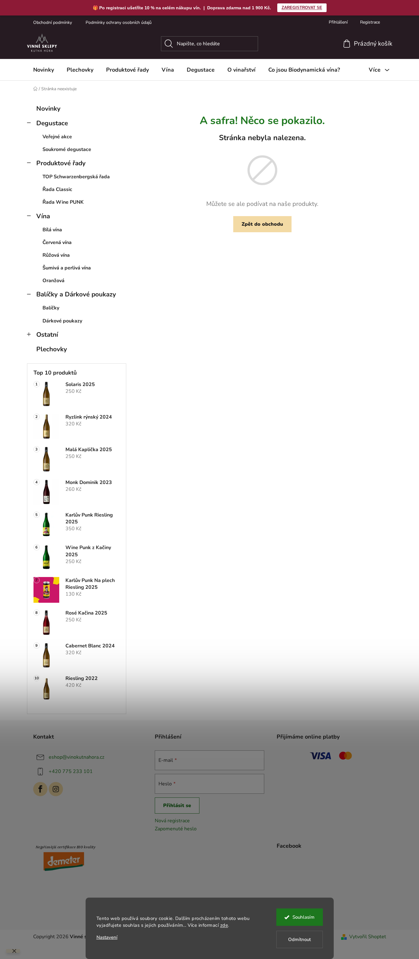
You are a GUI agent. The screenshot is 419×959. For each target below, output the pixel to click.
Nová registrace (172, 820)
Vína (43, 216)
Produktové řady (61, 163)
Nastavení (107, 937)
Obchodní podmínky (52, 22)
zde (224, 925)
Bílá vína (52, 229)
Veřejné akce (57, 136)
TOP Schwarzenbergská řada (76, 176)
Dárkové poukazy (62, 320)
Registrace (370, 22)
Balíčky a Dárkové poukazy (76, 294)
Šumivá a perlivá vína (66, 267)
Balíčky (50, 307)
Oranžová (53, 280)
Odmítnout (299, 939)
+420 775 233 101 (71, 771)
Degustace (52, 123)
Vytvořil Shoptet (367, 936)
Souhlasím (303, 917)
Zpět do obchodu (262, 224)
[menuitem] (43, 69)
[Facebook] (40, 789)
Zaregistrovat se (302, 7)
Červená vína (57, 242)
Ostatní (47, 334)
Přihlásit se (177, 805)
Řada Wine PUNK (63, 202)
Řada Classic (57, 189)
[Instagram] (56, 789)
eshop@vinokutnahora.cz (76, 757)
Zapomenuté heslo (176, 828)
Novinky (48, 108)
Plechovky (51, 349)
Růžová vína (56, 255)
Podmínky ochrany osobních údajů (119, 22)
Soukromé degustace (66, 149)
